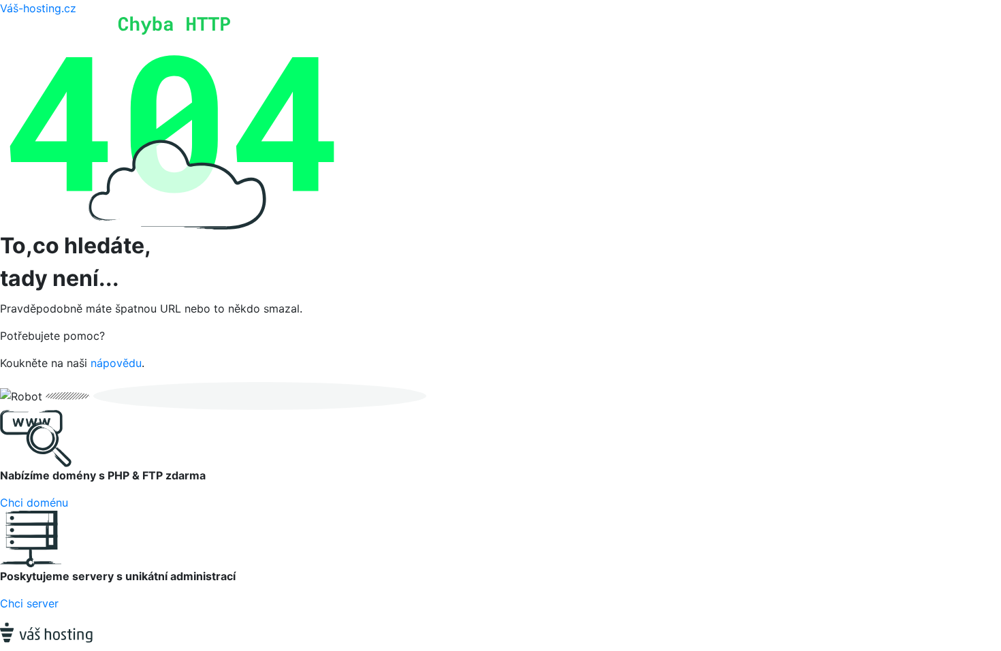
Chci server (29, 603)
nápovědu (116, 363)
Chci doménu (34, 502)
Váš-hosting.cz (38, 8)
